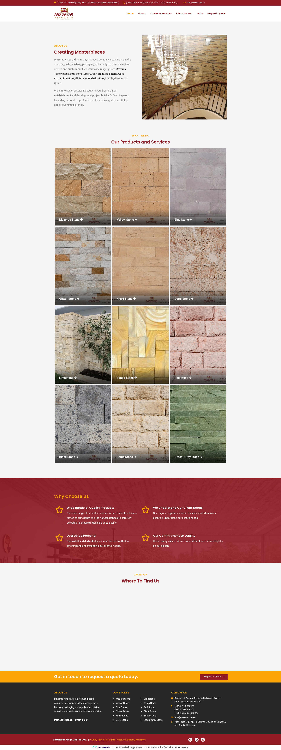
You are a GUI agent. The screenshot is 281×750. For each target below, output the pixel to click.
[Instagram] (197, 740)
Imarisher (140, 739)
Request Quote (216, 13)
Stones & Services (161, 13)
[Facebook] (190, 740)
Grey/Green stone (94, 73)
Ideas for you (184, 13)
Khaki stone (97, 78)
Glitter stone (82, 78)
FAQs (200, 13)
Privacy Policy (96, 739)
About (141, 13)
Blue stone (76, 73)
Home (130, 13)
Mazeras (121, 69)
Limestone (68, 78)
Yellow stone (61, 73)
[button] (69, 219)
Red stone (111, 73)
